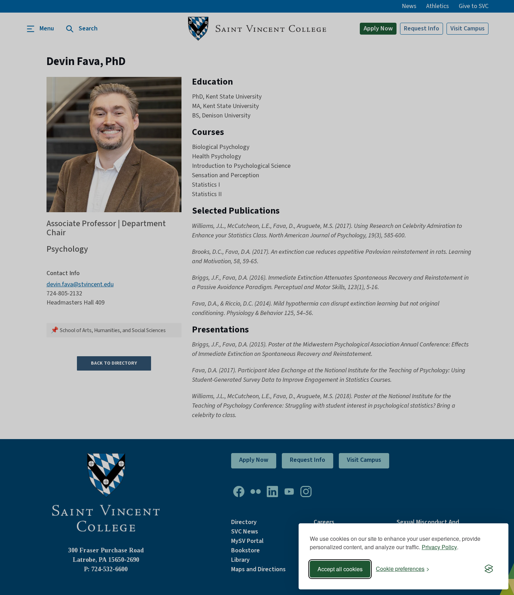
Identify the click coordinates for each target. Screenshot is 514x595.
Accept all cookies (340, 569)
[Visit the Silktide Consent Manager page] (488, 569)
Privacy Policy (439, 547)
